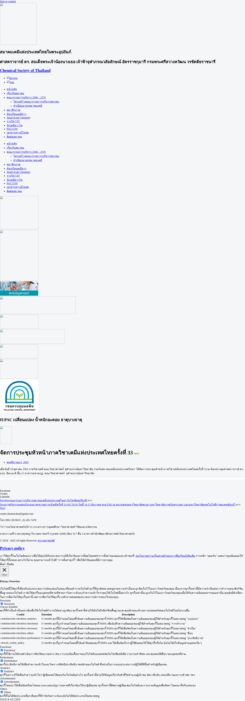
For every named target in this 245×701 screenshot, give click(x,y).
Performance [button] (6, 657)
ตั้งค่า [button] (3, 564)
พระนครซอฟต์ (46, 540)
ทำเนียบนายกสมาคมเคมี (27, 105)
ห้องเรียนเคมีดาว (16, 114)
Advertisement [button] (7, 678)
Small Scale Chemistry (18, 117)
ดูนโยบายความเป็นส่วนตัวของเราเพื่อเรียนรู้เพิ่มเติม (165, 555)
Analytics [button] (5, 668)
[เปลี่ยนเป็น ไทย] (10, 82)
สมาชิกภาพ (13, 110)
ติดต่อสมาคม (14, 136)
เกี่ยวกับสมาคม (15, 93)
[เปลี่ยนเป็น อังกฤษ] (12, 78)
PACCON (12, 129)
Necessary (9, 603)
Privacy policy (12, 548)
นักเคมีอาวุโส (14, 125)
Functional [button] (5, 647)
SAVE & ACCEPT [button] (10, 699)
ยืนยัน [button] (10, 564)
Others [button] (3, 689)
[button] (122, 490)
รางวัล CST (13, 121)
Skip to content (8, 1)
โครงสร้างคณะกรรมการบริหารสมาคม (36, 101)
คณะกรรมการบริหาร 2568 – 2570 (26, 97)
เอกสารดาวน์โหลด (18, 132)
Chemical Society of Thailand (25, 70)
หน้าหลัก (12, 89)
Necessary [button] (5, 600)
